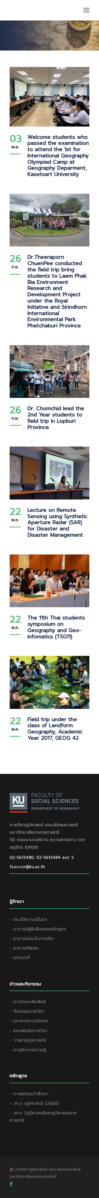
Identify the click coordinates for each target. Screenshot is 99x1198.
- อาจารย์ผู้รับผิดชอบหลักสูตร (38, 929)
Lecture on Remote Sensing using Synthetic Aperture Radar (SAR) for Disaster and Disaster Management (57, 522)
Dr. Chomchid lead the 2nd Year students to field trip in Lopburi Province (56, 417)
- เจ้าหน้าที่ (20, 958)
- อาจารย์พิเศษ (24, 948)
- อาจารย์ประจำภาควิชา (32, 938)
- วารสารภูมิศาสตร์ (28, 1040)
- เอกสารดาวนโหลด (29, 1021)
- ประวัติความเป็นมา (28, 919)
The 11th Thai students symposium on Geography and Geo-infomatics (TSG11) (56, 627)
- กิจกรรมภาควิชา (27, 1011)
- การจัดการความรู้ (28, 1050)
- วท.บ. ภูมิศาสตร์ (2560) (34, 1103)
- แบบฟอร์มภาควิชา (28, 1030)
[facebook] (11, 1184)
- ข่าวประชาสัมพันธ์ (28, 1002)
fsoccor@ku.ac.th (27, 867)
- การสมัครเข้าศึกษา (29, 1094)
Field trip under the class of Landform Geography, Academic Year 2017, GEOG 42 (55, 728)
